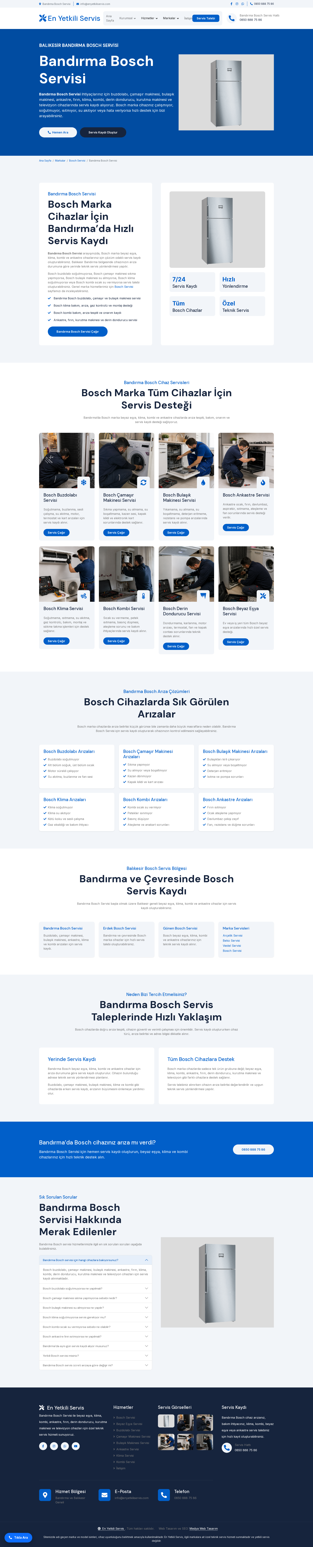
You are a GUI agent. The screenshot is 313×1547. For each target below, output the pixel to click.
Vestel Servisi (232, 945)
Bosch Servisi (77, 160)
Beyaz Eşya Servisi (129, 1424)
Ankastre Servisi (127, 1449)
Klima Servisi (125, 1455)
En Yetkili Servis (113, 1528)
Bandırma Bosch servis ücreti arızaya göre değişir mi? (78, 1365)
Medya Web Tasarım (203, 1528)
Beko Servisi (231, 940)
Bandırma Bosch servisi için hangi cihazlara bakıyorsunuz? (80, 1260)
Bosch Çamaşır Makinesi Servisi (119, 498)
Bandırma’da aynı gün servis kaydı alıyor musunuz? (76, 1346)
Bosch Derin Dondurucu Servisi (182, 611)
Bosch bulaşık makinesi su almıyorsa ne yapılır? (73, 1308)
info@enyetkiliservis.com (95, 3)
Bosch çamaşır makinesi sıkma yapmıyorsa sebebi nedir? (80, 1298)
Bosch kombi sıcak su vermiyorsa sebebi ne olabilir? (76, 1327)
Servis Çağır (56, 532)
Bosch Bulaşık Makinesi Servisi (179, 498)
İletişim (188, 18)
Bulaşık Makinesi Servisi (132, 1443)
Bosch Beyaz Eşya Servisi (241, 611)
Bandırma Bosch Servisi (56, 3)
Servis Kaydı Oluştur (103, 132)
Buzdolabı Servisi (128, 1430)
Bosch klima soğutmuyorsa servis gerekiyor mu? (74, 1317)
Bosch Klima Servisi (63, 608)
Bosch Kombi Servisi (124, 608)
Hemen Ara (60, 132)
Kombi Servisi (125, 1462)
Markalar (60, 160)
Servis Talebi (206, 18)
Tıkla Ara (20, 1537)
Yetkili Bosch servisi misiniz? (61, 1356)
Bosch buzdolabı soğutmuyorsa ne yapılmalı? (72, 1288)
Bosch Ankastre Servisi (246, 495)
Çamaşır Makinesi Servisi (133, 1436)
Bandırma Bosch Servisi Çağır (78, 331)
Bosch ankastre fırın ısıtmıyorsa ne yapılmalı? (72, 1336)
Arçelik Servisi (232, 935)
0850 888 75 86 (253, 1149)
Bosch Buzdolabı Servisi (60, 498)
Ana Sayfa (110, 18)
